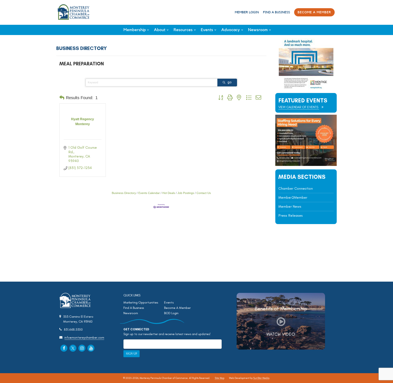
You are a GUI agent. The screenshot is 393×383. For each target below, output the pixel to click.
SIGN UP (131, 353)
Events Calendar (149, 193)
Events (207, 30)
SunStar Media (261, 378)
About (159, 30)
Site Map (219, 378)
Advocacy (230, 30)
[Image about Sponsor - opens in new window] (306, 88)
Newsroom (258, 30)
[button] (61, 97)
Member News (289, 206)
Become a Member (314, 12)
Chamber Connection (295, 188)
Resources (183, 30)
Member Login (247, 12)
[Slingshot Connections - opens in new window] (306, 165)
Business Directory (124, 193)
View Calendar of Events (298, 107)
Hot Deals (168, 193)
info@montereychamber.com (84, 337)
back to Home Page (73, 12)
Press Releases (290, 215)
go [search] (230, 82)
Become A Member (177, 308)
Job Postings (185, 193)
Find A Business (276, 12)
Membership (134, 30)
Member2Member (292, 197)
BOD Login (171, 313)
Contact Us (203, 193)
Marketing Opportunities (140, 302)
